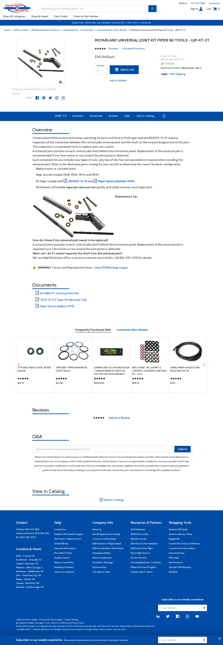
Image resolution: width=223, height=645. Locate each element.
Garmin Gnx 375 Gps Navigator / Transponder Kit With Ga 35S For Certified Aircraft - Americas (111, 371)
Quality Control (61, 557)
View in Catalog (145, 115)
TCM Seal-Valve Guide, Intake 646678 (34, 369)
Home (7, 29)
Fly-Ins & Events (139, 557)
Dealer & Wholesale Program (68, 534)
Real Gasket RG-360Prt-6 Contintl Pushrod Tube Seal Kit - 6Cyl (149, 371)
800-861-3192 (42, 533)
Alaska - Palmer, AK (25, 579)
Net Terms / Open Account (67, 538)
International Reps (101, 553)
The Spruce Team (101, 571)
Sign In (194, 8)
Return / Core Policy (64, 562)
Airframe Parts (21, 29)
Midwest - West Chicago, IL (29, 567)
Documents (96, 115)
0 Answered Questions (133, 48)
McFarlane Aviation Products (45, 29)
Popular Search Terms (142, 571)
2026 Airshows (138, 529)
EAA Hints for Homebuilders (144, 543)
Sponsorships (99, 567)
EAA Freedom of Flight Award (106, 543)
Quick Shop (35, 383)
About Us (97, 529)
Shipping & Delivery (64, 567)
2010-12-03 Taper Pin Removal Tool (63, 299)
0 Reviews (113, 48)
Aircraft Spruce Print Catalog (106, 534)
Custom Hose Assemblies (182, 548)
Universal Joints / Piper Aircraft (112, 29)
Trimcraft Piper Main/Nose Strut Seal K (71, 369)
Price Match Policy (63, 553)
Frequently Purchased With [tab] (93, 330)
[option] (40, 62)
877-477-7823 (198, 3)
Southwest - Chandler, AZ (29, 559)
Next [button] (204, 364)
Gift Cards (174, 557)
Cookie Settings (71, 619)
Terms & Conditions (64, 571)
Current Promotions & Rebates (184, 543)
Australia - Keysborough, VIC (30, 587)
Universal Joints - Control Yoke (78, 29)
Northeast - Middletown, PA (29, 571)
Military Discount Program (143, 567)
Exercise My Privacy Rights (51, 619)
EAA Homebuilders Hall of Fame (108, 548)
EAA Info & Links (138, 538)
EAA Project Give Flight (142, 548)
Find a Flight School (140, 553)
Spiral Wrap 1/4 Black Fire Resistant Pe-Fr (185, 369)
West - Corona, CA (25, 555)
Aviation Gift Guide (178, 529)
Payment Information (65, 548)
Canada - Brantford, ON (27, 583)
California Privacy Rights (26, 619)
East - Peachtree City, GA (28, 575)
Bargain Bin (174, 538)
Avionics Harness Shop (180, 534)
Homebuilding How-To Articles (146, 562)
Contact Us (214, 3)
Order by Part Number (85, 16)
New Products (176, 562)
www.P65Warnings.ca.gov (111, 267)
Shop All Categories (14, 16)
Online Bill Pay (61, 543)
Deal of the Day (176, 553)
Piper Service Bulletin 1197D (57, 306)
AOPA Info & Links (139, 534)
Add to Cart (126, 69)
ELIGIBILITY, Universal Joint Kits (59, 293)
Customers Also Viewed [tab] (132, 330)
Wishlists (183, 3)
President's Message (102, 562)
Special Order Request (180, 567)
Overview (77, 115)
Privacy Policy (78, 623)
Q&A (127, 115)
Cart (213, 8)
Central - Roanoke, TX (27, 563)
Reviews (113, 115)
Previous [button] (19, 364)
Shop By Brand (39, 16)
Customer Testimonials (104, 538)
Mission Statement (102, 557)
